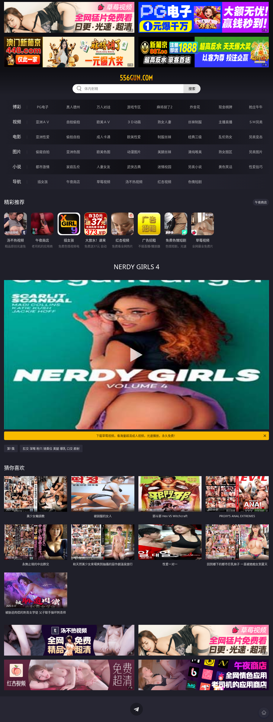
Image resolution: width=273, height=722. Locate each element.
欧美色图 (103, 152)
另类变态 (256, 137)
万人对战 (103, 107)
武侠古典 (134, 166)
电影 (17, 137)
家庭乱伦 (73, 166)
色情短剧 (195, 181)
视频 (17, 122)
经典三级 (195, 137)
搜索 (192, 88)
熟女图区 (225, 152)
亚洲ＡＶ (42, 122)
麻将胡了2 (164, 107)
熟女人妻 (164, 122)
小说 (17, 167)
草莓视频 (103, 181)
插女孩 (43, 181)
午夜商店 (73, 181)
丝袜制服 (195, 122)
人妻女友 (103, 166)
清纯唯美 (195, 152)
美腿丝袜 (164, 152)
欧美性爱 (134, 137)
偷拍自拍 (73, 137)
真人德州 (73, 107)
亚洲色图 (73, 152)
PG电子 (42, 107)
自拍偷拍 (73, 122)
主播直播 (225, 122)
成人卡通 (103, 137)
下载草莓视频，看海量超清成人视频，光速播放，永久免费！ (136, 436)
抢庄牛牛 (256, 107)
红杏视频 (164, 181)
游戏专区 (134, 107)
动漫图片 (134, 152)
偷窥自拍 (42, 152)
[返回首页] (264, 712)
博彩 (17, 107)
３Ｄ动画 (134, 122)
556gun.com (136, 77)
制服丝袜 (164, 137)
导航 (17, 182)
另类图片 (256, 152)
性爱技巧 (256, 166)
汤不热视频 (133, 181)
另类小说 (195, 166)
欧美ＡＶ (103, 122)
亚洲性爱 (42, 137)
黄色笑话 (225, 166)
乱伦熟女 (225, 137)
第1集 (11, 448)
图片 (17, 152)
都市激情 (42, 166)
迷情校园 (164, 166)
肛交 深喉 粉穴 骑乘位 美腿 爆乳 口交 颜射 (51, 448)
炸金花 (195, 107)
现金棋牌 (225, 107)
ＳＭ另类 (256, 122)
